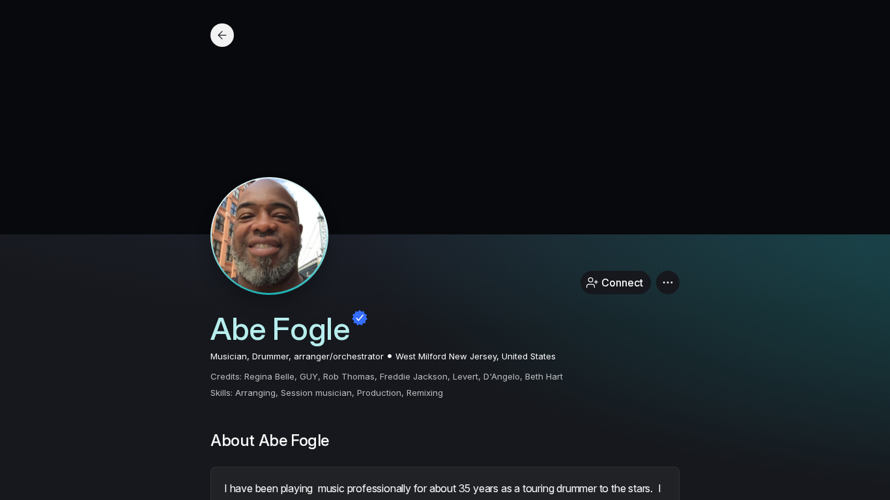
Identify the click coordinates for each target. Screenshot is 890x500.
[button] (668, 282)
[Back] (222, 35)
